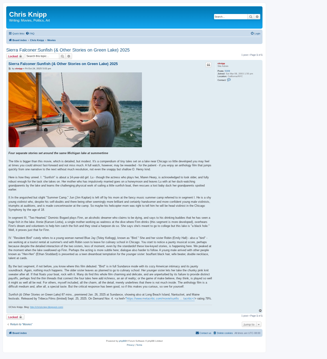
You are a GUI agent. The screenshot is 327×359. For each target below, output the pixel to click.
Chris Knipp (28, 14)
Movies (26, 20)
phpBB (122, 341)
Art (48, 20)
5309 (227, 71)
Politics (38, 20)
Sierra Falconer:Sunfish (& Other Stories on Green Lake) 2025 (68, 50)
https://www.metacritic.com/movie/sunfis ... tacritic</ (161, 298)
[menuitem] (30, 33)
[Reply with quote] (208, 64)
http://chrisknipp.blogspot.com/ (46, 307)
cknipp (221, 63)
